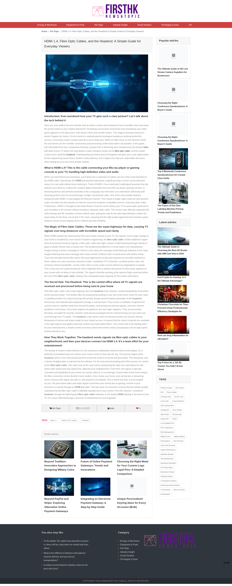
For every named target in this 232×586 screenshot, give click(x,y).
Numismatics (165, 441)
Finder (174, 419)
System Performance (168, 450)
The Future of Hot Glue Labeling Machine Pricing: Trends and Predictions (170, 209)
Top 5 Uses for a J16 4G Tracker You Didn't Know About (170, 366)
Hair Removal (178, 441)
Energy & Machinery (47, 25)
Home (44, 31)
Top (225, 563)
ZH (190, 25)
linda (111, 408)
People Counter (166, 388)
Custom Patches (178, 401)
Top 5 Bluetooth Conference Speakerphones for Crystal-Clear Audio (171, 174)
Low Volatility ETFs (167, 423)
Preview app (177, 414)
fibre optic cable (122, 151)
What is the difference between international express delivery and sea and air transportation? (64, 556)
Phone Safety (172, 392)
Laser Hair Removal (168, 445)
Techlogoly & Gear (170, 25)
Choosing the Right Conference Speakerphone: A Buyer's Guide (172, 106)
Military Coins (166, 437)
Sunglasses (165, 410)
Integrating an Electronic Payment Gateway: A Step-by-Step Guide (96, 502)
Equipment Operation (168, 463)
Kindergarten (165, 494)
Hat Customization (167, 406)
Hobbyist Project (167, 476)
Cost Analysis (165, 490)
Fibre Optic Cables (69, 420)
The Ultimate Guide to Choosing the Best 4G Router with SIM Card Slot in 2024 (172, 250)
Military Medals (179, 437)
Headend (85, 420)
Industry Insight (120, 25)
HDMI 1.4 (53, 420)
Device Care (178, 397)
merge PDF (165, 419)
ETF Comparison (167, 428)
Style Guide (165, 414)
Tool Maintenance (167, 459)
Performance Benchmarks (170, 485)
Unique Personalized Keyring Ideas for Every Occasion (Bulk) (131, 502)
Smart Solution (144, 25)
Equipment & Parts (75, 25)
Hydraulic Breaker (167, 454)
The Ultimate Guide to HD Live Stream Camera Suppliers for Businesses (172, 72)
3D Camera (179, 388)
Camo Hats (165, 401)
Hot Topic (98, 25)
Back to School (179, 490)
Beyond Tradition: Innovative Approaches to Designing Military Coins (60, 465)
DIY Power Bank (167, 468)
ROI (162, 392)
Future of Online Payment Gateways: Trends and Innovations (96, 465)
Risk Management (167, 432)
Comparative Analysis (168, 481)
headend (70, 154)
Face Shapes (177, 410)
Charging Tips (166, 397)
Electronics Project (167, 472)
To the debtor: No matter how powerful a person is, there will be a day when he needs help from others (66, 544)
